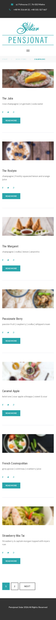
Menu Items (21, 59)
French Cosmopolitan (14, 463)
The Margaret (10, 246)
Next (27, 586)
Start (5, 59)
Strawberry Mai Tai (13, 535)
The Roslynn (9, 171)
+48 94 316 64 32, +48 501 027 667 (30, 9)
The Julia (7, 98)
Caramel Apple (11, 391)
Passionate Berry (12, 319)
